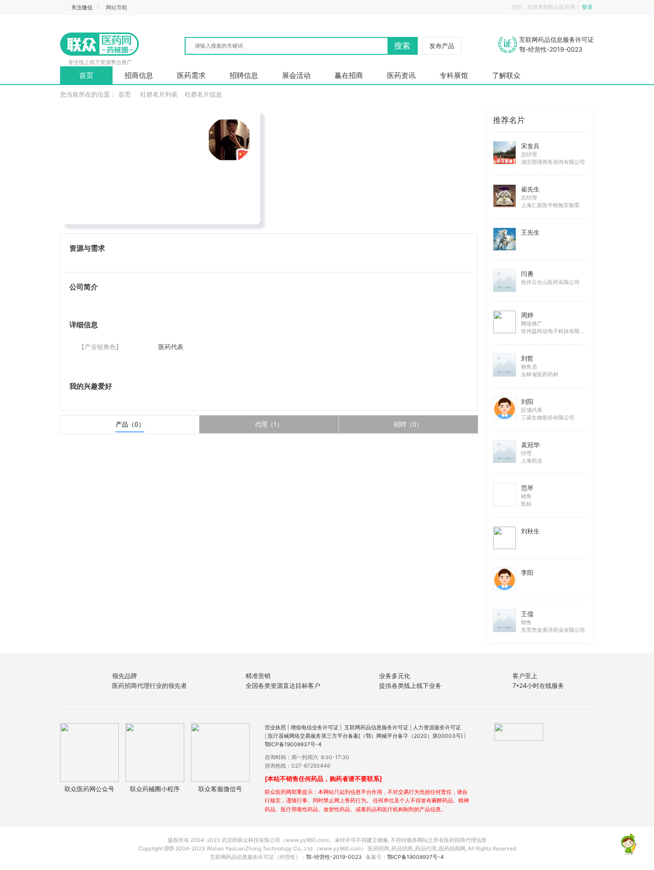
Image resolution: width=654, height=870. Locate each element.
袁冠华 (530, 444)
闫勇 (527, 273)
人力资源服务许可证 (437, 727)
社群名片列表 (159, 94)
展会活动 (296, 75)
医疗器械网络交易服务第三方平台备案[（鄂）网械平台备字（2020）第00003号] (365, 735)
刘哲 (527, 358)
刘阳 (527, 401)
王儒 (527, 614)
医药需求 (191, 75)
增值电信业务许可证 (315, 727)
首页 (86, 75)
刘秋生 (530, 531)
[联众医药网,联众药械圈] (100, 44)
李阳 (527, 572)
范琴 (527, 488)
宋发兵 (530, 146)
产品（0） (130, 424)
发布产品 (441, 45)
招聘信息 (244, 75)
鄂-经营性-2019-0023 (334, 857)
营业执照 (275, 727)
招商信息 (139, 75)
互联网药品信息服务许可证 (376, 727)
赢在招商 (349, 75)
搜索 (402, 45)
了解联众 (506, 75)
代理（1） (269, 424)
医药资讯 (401, 75)
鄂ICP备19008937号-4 (293, 744)
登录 (588, 7)
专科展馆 (454, 75)
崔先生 (530, 189)
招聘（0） (408, 424)
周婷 (527, 315)
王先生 (530, 232)
